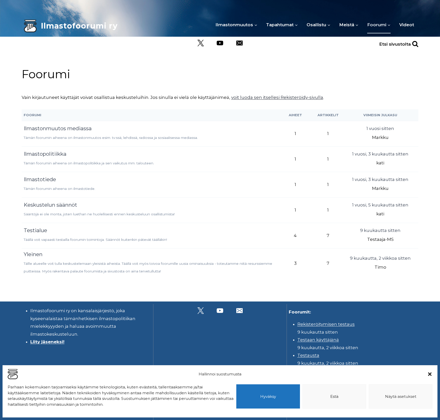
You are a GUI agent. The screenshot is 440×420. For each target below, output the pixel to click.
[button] (429, 374)
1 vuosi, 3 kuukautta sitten (380, 153)
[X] (200, 43)
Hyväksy (268, 396)
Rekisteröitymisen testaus (326, 324)
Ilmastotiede (40, 179)
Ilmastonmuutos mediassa (58, 128)
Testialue (35, 230)
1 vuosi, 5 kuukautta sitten (380, 204)
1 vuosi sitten (380, 128)
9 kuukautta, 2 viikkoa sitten (380, 258)
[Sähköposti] (239, 43)
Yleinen (33, 254)
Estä (334, 396)
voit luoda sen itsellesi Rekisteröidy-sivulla (277, 97)
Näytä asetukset (400, 396)
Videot (406, 24)
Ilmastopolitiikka (45, 154)
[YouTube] (220, 43)
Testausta (308, 355)
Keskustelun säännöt (50, 205)
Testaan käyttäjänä (318, 339)
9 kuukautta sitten (380, 230)
